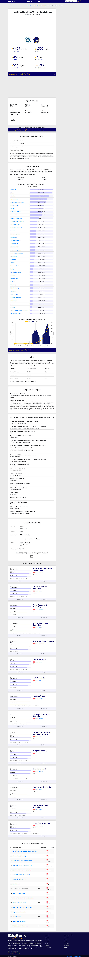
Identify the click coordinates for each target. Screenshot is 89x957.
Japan (65, 941)
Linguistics (13, 291)
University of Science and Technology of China (42, 733)
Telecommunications (15, 265)
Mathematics (14, 256)
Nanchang (44, 5)
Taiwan (65, 939)
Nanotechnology (14, 243)
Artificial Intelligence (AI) (16, 227)
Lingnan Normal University (19, 912)
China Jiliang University (41, 823)
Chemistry (13, 195)
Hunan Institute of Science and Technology (23, 907)
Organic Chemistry (15, 205)
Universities (29, 5)
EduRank (38, 14)
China (38, 5)
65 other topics (41, 67)
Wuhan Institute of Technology (40, 588)
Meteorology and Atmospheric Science (19, 310)
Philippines (66, 943)
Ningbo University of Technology (40, 806)
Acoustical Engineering (16, 297)
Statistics (13, 275)
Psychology (13, 284)
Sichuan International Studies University (22, 860)
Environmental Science (16, 211)
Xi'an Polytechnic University (19, 921)
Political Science (14, 294)
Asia (35, 5)
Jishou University (17, 916)
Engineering (13, 189)
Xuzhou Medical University (19, 902)
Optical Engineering (15, 224)
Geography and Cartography (17, 253)
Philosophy (13, 259)
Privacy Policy (77, 956)
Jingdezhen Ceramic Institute (43, 641)
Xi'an (46, 943)
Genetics (13, 307)
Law (12, 304)
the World (16, 51)
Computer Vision (14, 278)
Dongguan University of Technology (41, 715)
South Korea (67, 936)
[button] (23, 177)
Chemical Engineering (15, 234)
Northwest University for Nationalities (22, 870)
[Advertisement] (19, 26)
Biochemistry (14, 237)
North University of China (42, 787)
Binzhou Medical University (19, 856)
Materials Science (15, 199)
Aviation (16, 67)
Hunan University (39, 696)
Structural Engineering (16, 272)
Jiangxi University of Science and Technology (43, 569)
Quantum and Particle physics (17, 202)
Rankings (43, 581)
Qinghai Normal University (19, 879)
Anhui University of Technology (40, 606)
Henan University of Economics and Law (22, 865)
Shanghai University (40, 769)
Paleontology (14, 300)
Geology (13, 230)
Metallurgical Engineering (16, 218)
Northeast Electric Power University (21, 874)
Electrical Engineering (15, 240)
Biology (12, 208)
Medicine (13, 262)
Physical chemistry (15, 246)
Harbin (47, 945)
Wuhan (47, 939)
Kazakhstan (66, 947)
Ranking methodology (14, 953)
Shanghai (47, 941)
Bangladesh (66, 945)
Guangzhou (48, 947)
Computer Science (15, 215)
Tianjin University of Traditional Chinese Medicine (25, 851)
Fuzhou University (39, 660)
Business (13, 281)
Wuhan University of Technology (40, 624)
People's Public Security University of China (23, 898)
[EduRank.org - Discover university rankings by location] (11, 1)
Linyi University (16, 884)
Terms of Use (70, 956)
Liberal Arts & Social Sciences (17, 221)
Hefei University (39, 678)
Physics (12, 192)
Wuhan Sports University (19, 893)
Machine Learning (15, 288)
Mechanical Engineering (16, 250)
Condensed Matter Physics (17, 313)
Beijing (47, 936)
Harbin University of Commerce (20, 926)
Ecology (12, 269)
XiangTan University (40, 751)
